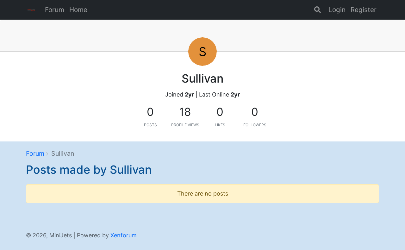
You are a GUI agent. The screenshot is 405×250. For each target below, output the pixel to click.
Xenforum (123, 235)
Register (364, 10)
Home (78, 10)
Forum (54, 10)
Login (337, 10)
